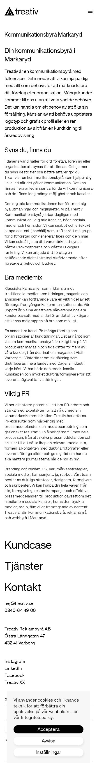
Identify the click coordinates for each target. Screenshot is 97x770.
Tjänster (24, 566)
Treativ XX (15, 682)
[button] (90, 11)
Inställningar (48, 752)
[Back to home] (21, 11)
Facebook (15, 675)
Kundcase (28, 545)
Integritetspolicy (37, 718)
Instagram (15, 661)
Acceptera (48, 729)
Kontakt (23, 587)
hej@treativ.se (19, 603)
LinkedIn (13, 668)
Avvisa (48, 741)
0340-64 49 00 (20, 610)
